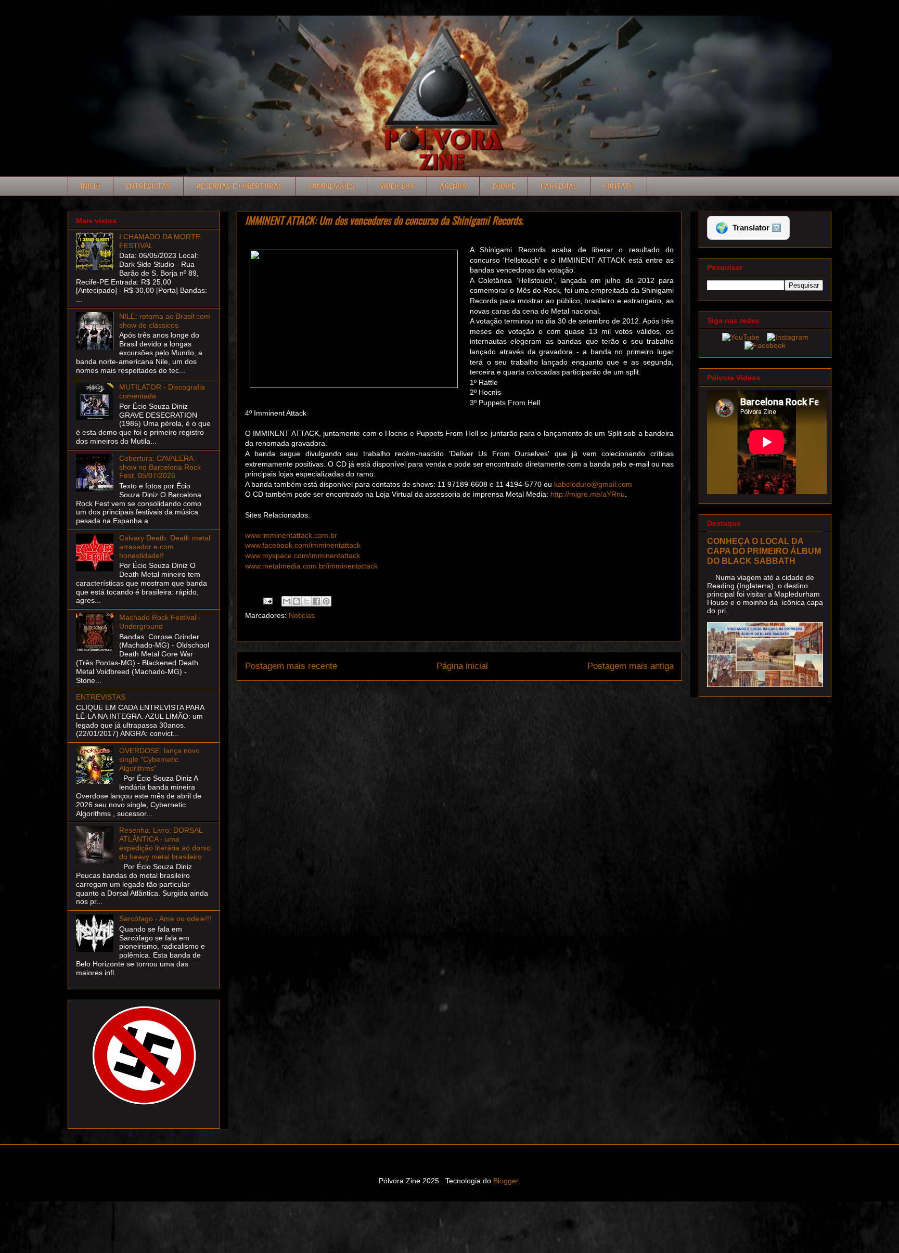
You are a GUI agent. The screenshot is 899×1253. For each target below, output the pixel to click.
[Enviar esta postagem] (267, 600)
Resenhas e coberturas (239, 186)
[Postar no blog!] (296, 601)
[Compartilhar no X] (306, 601)
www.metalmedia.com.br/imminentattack (311, 566)
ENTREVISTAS (100, 697)
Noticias (302, 615)
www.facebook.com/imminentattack (303, 545)
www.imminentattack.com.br (291, 535)
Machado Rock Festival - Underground (160, 621)
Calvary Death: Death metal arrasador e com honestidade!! (164, 547)
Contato (618, 186)
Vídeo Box (397, 186)
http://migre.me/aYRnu (587, 494)
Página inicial (462, 666)
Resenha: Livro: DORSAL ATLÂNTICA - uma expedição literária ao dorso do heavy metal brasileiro (165, 843)
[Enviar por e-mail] (286, 601)
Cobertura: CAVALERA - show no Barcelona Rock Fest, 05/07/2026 (160, 467)
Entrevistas (148, 186)
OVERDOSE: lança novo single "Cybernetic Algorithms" (159, 759)
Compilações (331, 186)
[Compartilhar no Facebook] (316, 601)
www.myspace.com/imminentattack (302, 555)
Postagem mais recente (291, 666)
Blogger (505, 1181)
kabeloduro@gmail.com (593, 484)
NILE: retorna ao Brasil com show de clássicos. (164, 320)
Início (90, 186)
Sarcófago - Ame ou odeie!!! (165, 918)
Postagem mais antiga (630, 666)
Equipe (503, 186)
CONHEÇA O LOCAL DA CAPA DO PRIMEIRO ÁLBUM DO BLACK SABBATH (764, 550)
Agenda (453, 186)
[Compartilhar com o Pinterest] (326, 601)
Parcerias (559, 186)
